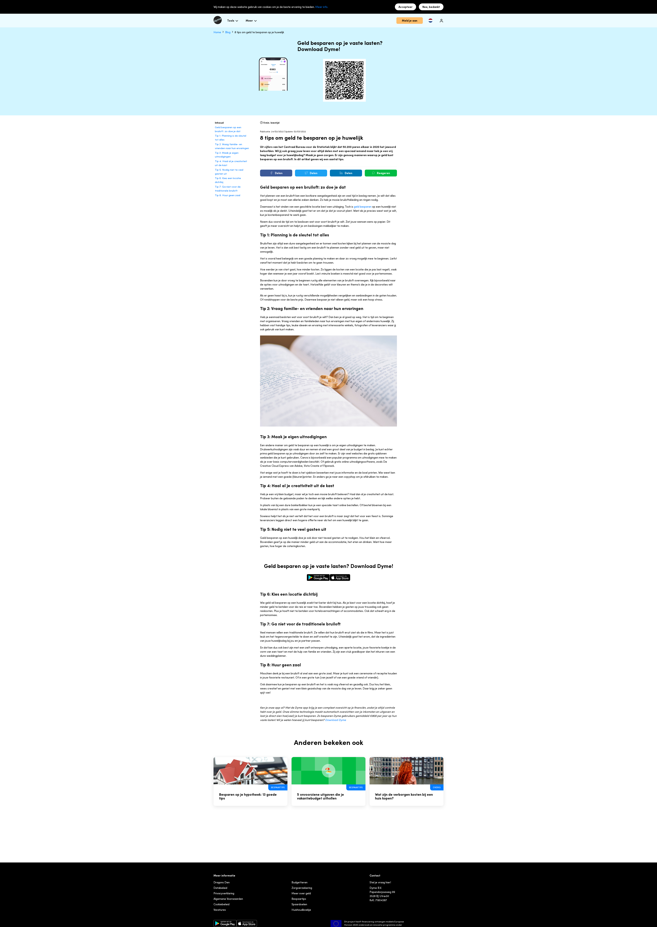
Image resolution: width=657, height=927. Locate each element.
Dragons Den (222, 882)
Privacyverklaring (224, 893)
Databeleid (220, 888)
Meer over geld (301, 893)
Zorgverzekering (302, 888)
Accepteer (405, 7)
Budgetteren (299, 882)
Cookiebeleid (221, 904)
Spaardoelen (299, 904)
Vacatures (220, 909)
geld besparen (362, 206)
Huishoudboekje (301, 909)
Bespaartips (299, 898)
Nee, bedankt (431, 7)
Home (218, 32)
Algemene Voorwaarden (228, 898)
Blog (228, 32)
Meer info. (321, 7)
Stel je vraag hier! (380, 882)
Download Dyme (335, 720)
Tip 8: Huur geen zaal (227, 195)
